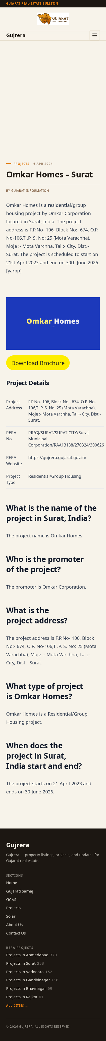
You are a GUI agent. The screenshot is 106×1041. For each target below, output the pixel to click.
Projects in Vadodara (29, 971)
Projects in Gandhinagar (32, 979)
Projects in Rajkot (24, 996)
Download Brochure (38, 363)
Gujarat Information (30, 191)
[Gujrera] (52, 19)
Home (11, 882)
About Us (14, 924)
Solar (10, 916)
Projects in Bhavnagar (29, 988)
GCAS (11, 899)
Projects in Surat (25, 963)
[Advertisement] (53, 96)
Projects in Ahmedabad (31, 954)
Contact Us (16, 933)
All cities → (17, 1005)
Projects (13, 907)
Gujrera (15, 35)
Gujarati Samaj (19, 891)
